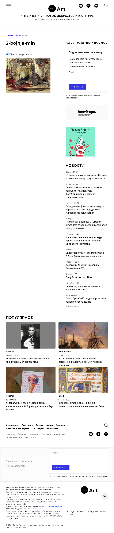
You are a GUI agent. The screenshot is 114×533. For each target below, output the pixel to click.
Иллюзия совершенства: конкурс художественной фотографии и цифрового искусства (84, 240)
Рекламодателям (15, 466)
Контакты (52, 428)
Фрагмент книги (14, 437)
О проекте (62, 425)
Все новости (72, 306)
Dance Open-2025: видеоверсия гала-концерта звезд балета (86, 300)
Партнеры (38, 428)
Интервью (34, 434)
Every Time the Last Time (79, 277)
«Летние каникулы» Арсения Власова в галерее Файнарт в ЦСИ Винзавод (86, 177)
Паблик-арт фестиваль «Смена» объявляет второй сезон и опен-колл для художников (86, 225)
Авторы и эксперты (17, 428)
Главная (9, 35)
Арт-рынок (12, 425)
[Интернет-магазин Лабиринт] (80, 155)
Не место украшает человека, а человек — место (83, 288)
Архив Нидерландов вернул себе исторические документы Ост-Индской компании (80, 362)
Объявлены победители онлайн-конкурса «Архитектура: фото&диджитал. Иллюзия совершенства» (84, 192)
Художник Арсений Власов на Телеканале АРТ (82, 267)
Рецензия (46, 434)
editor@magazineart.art (52, 506)
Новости (10, 434)
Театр (39, 425)
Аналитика (59, 434)
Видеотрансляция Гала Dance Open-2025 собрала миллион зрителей (85, 254)
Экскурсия (30, 437)
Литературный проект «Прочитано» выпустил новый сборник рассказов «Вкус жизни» (30, 406)
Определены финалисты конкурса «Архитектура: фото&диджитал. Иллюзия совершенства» (85, 209)
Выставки (27, 425)
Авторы (18, 35)
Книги (49, 425)
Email (71, 72)
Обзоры (22, 434)
